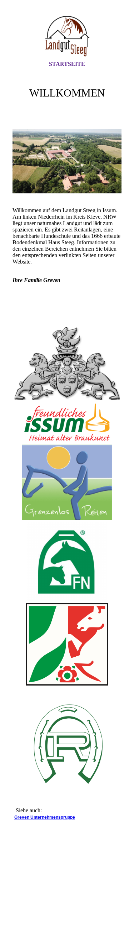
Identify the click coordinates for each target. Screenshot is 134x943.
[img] (67, 36)
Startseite (67, 64)
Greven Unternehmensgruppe (44, 817)
